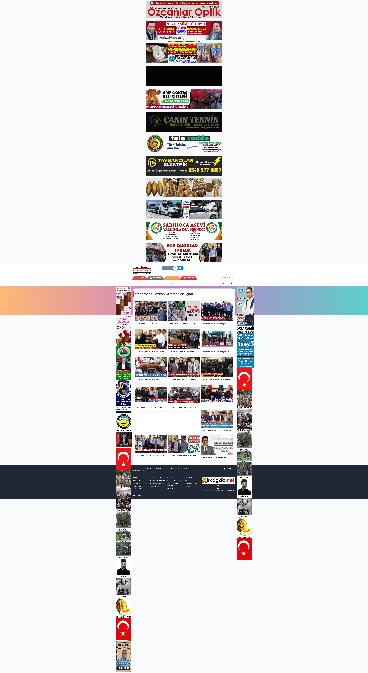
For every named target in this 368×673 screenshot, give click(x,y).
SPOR (137, 283)
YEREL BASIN (155, 487)
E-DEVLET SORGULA (192, 484)
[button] (168, 268)
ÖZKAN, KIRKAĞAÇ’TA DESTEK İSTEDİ (183, 455)
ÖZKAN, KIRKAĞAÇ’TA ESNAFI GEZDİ (149, 408)
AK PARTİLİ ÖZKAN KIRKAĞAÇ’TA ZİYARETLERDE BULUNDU (151, 352)
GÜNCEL (187, 487)
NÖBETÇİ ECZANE (157, 484)
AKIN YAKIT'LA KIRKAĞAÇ (172, 485)
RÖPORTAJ (146, 283)
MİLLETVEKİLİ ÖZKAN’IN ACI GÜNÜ (182, 352)
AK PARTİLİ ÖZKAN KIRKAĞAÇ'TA (148, 380)
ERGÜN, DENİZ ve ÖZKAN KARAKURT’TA (184, 380)
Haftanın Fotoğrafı (174, 481)
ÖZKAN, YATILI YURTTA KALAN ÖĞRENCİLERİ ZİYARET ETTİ (217, 380)
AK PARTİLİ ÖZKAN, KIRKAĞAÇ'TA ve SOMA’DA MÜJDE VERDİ (217, 324)
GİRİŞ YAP (231, 277)
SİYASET (187, 481)
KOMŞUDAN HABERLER (176, 283)
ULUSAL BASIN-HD (159, 283)
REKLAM (159, 468)
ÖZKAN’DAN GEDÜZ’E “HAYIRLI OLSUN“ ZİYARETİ (217, 405)
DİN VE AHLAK (190, 478)
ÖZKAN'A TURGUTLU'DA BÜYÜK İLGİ (182, 324)
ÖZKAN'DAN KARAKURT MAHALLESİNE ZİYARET (217, 430)
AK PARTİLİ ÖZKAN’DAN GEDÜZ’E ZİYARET (184, 408)
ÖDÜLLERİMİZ (192, 283)
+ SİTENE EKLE (181, 468)
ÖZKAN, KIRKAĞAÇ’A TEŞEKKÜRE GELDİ (150, 455)
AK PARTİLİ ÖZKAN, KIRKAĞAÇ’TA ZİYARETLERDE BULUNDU (217, 352)
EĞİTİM (170, 489)
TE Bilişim (137, 495)
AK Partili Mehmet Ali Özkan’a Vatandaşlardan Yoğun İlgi (151, 324)
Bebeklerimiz (172, 478)
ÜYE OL (224, 277)
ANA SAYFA (140, 278)
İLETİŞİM (169, 468)
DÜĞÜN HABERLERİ (206, 283)
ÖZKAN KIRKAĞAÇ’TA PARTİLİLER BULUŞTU (217, 458)
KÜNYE (150, 468)
